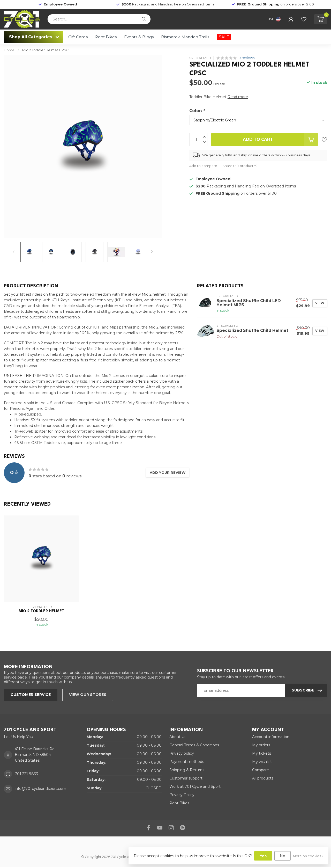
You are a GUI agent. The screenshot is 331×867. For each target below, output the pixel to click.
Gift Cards (78, 36)
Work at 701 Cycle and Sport (195, 786)
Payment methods (186, 761)
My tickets (261, 753)
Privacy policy (181, 753)
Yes (263, 856)
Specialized (200, 57)
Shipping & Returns (186, 770)
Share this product (238, 166)
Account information (270, 736)
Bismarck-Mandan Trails (185, 36)
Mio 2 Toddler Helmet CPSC (45, 50)
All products (262, 778)
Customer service (31, 694)
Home (9, 50)
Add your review (167, 472)
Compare (260, 770)
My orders (261, 745)
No (282, 856)
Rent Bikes (106, 36)
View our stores (87, 694)
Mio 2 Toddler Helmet (41, 611)
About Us (177, 736)
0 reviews (246, 58)
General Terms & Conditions (194, 745)
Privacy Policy (181, 794)
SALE (224, 36)
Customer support (185, 778)
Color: (197, 110)
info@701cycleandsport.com (40, 788)
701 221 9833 (26, 773)
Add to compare (203, 166)
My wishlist (262, 761)
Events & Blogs (139, 36)
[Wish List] (303, 19)
